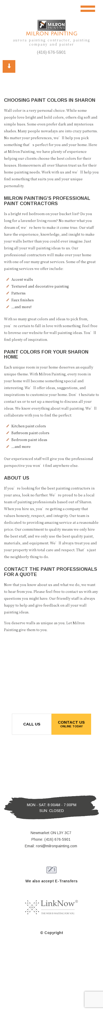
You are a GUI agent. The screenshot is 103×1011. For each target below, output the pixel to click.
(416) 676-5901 (51, 52)
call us (31, 724)
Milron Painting (51, 34)
